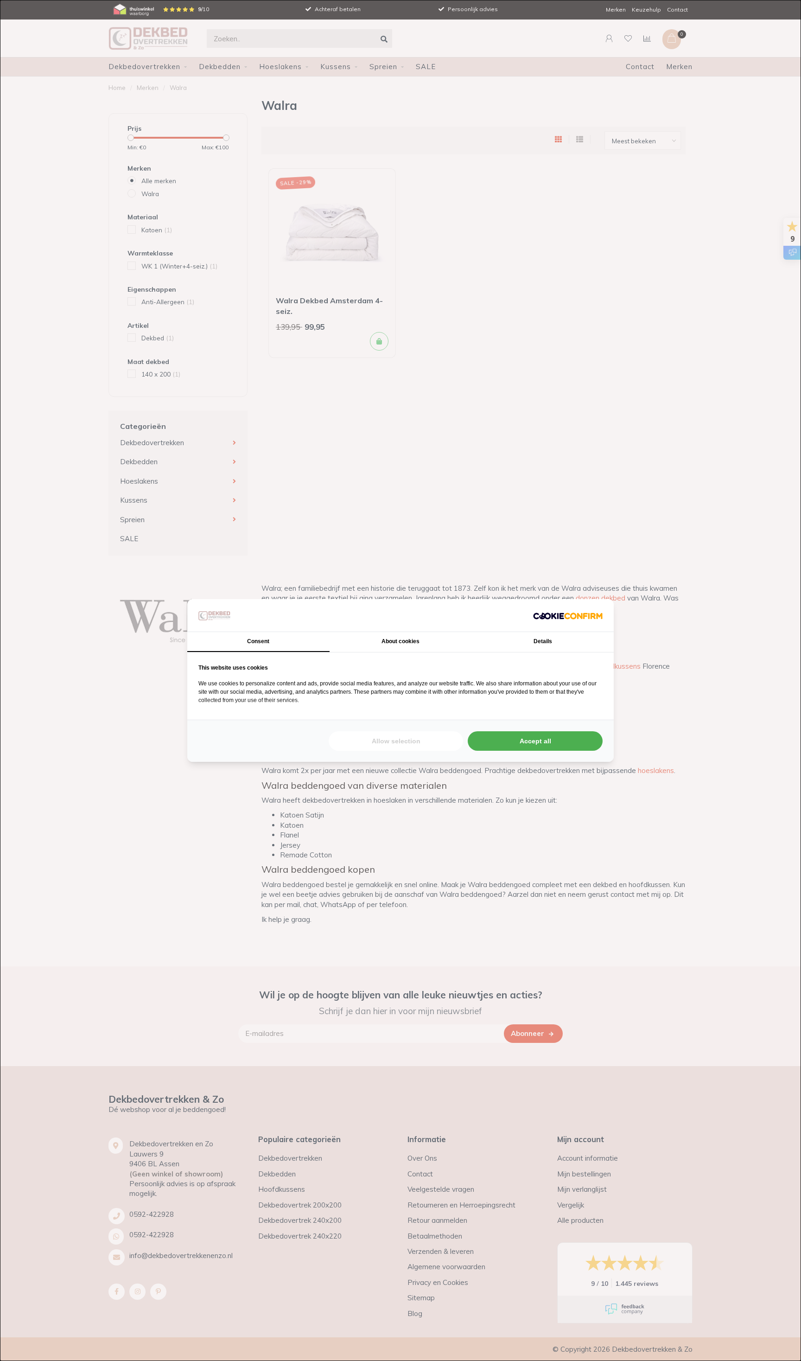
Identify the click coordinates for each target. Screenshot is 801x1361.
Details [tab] (543, 641)
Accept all (535, 741)
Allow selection (396, 741)
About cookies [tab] (400, 641)
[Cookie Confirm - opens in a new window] (568, 615)
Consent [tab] (258, 641)
